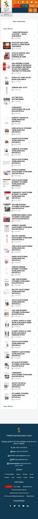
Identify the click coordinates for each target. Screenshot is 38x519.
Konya (25, 477)
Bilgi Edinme (30, 496)
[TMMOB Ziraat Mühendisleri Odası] (19, 430)
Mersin (32, 477)
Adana (18, 474)
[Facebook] (18, 2)
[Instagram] (27, 2)
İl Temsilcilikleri (9, 474)
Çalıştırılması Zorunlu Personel (19, 493)
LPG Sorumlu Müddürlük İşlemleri (14, 496)
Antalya (25, 474)
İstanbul (6, 477)
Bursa (31, 474)
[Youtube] (32, 2)
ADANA (32, 6)
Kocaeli (19, 477)
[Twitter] (23, 2)
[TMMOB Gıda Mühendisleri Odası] (6, 7)
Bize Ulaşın (17, 486)
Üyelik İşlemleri (27, 486)
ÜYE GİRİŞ (25, 6)
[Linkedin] (36, 2)
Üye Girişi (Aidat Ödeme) (19, 490)
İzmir (13, 477)
